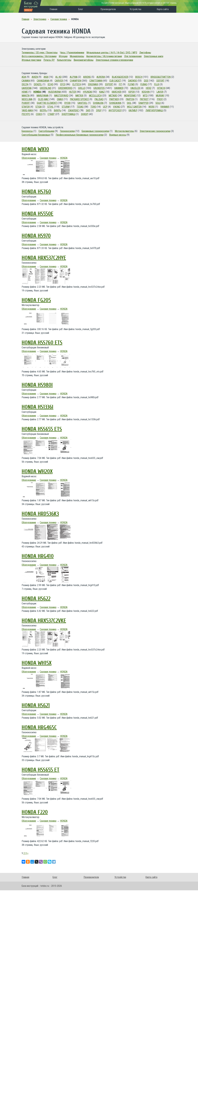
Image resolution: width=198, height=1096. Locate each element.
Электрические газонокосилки (155, 131)
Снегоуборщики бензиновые (36, 134)
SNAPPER (143, 103)
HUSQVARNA (54, 91)
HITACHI (161, 88)
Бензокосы (27, 131)
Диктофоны (145, 52)
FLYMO (131, 84)
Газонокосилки (67, 131)
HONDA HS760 (36, 192)
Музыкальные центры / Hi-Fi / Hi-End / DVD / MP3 (111, 52)
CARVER (59, 80)
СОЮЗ (39, 114)
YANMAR (164, 106)
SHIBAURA (98, 103)
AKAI (46, 76)
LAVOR (160, 91)
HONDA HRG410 (38, 556)
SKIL (129, 103)
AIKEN (35, 76)
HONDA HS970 (36, 236)
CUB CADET (115, 80)
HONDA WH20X (37, 471)
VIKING (116, 106)
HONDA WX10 (35, 149)
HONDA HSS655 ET (40, 770)
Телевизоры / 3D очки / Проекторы (40, 52)
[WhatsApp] (45, 862)
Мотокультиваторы (124, 131)
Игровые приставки (31, 60)
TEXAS (80, 106)
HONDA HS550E (37, 214)
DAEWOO (132, 80)
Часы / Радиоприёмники (72, 52)
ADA (24, 76)
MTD (145, 95)
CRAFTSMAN (95, 80)
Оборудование (29, 157)
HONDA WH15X (37, 663)
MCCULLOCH (95, 95)
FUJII (156, 84)
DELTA (25, 84)
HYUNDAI (87, 91)
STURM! (66, 106)
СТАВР (51, 114)
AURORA (101, 76)
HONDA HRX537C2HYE (44, 258)
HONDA (37, 91)
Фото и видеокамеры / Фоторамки (39, 56)
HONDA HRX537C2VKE (44, 621)
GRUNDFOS (99, 88)
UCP (105, 106)
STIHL (50, 106)
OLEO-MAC (43, 99)
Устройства (135, 9)
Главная (53, 9)
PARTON (130, 99)
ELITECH (76, 84)
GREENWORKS (65, 88)
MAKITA (26, 95)
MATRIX (79, 95)
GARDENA (27, 88)
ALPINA (73, 76)
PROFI (160, 99)
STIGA (38, 106)
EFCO (62, 84)
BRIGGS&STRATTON (161, 76)
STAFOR (26, 106)
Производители (108, 9)
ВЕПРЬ (43, 110)
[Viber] (41, 862)
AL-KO (58, 76)
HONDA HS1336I (37, 407)
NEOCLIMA (27, 99)
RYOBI (67, 103)
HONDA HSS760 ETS (42, 343)
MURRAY (160, 95)
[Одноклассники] (28, 862)
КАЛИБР (133, 110)
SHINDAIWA (115, 103)
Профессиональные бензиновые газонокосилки (79, 134)
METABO (113, 95)
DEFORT (160, 80)
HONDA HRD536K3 (40, 514)
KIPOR (131, 91)
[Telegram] (54, 862)
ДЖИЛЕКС (73, 110)
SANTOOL (82, 103)
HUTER (72, 91)
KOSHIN (146, 91)
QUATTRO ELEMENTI (47, 103)
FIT (120, 84)
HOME (25, 91)
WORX (151, 106)
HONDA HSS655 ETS (42, 429)
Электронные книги (153, 56)
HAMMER (118, 88)
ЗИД (88, 110)
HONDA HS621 (36, 705)
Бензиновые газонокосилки (95, 131)
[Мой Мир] (32, 862)
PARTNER (114, 99)
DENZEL (38, 84)
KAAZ (102, 91)
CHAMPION (75, 80)
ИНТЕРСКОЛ (115, 110)
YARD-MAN (27, 110)
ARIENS (87, 76)
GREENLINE (45, 88)
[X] (36, 862)
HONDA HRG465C (39, 727)
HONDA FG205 (36, 300)
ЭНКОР (84, 114)
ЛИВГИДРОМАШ (154, 110)
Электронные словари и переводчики (114, 60)
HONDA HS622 (36, 599)
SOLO (158, 103)
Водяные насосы (117, 134)
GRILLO (81, 88)
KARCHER (116, 91)
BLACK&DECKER (120, 76)
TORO (93, 106)
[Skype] (49, 862)
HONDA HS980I (37, 385)
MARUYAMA (42, 95)
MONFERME (130, 95)
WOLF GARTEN (134, 106)
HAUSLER (135, 88)
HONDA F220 (35, 812)
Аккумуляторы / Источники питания (104, 56)
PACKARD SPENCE (79, 99)
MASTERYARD (61, 95)
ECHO (50, 84)
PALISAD (99, 99)
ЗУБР (99, 110)
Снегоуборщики (46, 131)
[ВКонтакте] (23, 862)
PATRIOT (144, 99)
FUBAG (143, 84)
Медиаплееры (77, 56)
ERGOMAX (93, 84)
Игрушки (63, 56)
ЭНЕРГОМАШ (68, 114)
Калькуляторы (64, 60)
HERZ (148, 88)
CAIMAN (26, 80)
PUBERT (26, 103)
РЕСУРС (26, 114)
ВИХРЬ (57, 110)
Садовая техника (48, 157)
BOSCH (138, 76)
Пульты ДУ (49, 60)
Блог (80, 9)
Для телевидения (133, 56)
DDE (146, 80)
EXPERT (109, 84)
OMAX (60, 99)
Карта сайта (163, 9)
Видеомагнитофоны (83, 60)
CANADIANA (43, 80)
